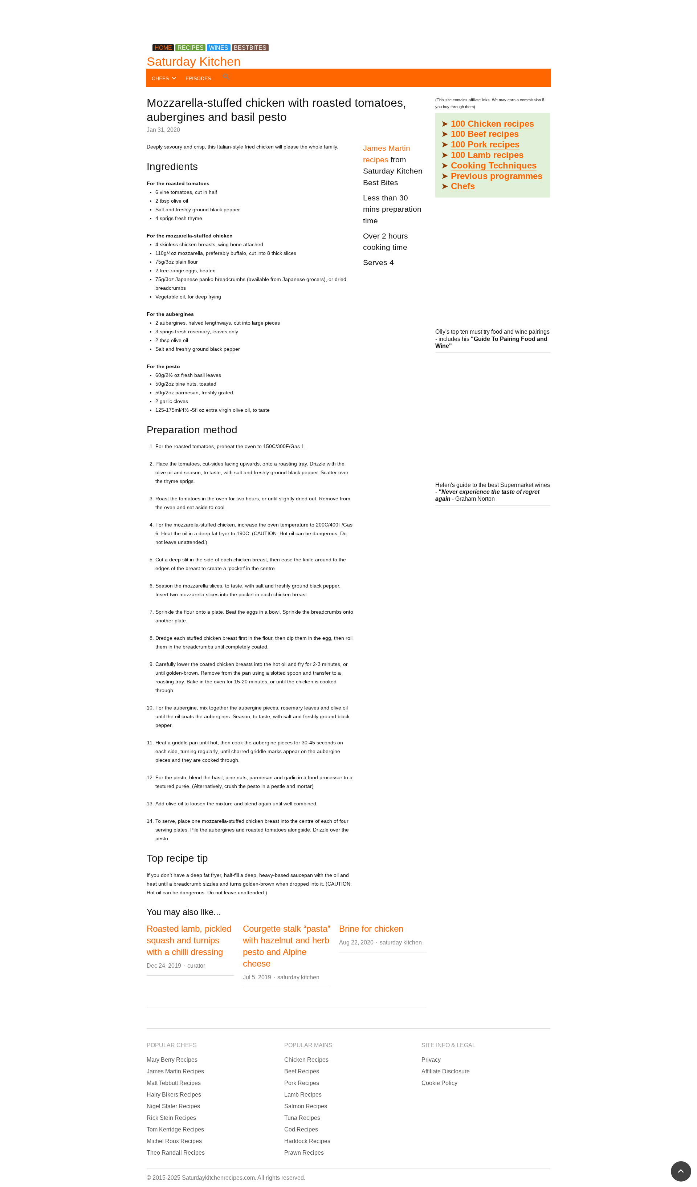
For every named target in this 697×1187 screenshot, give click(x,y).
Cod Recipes (301, 1129)
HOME (163, 48)
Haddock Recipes (307, 1141)
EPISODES (198, 78)
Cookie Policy (439, 1083)
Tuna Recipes (302, 1118)
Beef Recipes (301, 1071)
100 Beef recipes (485, 134)
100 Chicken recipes (492, 124)
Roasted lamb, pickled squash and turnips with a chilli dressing (189, 940)
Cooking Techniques (494, 165)
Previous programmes (496, 176)
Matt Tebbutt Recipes (174, 1083)
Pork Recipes (301, 1083)
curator (196, 966)
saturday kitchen (298, 977)
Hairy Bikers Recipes (174, 1095)
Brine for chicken (371, 929)
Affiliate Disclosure (445, 1071)
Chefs (463, 186)
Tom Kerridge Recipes (175, 1129)
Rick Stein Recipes (171, 1118)
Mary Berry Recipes (172, 1060)
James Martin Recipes (175, 1071)
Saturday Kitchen (194, 61)
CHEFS (160, 78)
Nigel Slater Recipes (173, 1106)
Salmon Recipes (305, 1106)
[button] (226, 78)
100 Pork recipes (485, 144)
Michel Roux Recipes (174, 1141)
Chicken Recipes (306, 1060)
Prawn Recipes (304, 1153)
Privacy (431, 1060)
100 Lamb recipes (487, 155)
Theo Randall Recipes (176, 1153)
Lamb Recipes (303, 1095)
